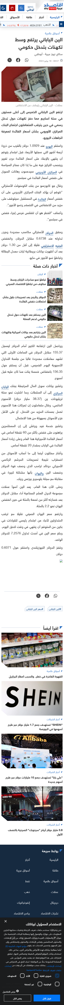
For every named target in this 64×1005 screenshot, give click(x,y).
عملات (54, 891)
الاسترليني (47, 245)
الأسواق (15, 16)
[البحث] (21, 8)
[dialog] (32, 961)
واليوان (39, 473)
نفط (27, 880)
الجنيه (59, 245)
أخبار (27, 859)
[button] (30, 8)
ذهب (27, 891)
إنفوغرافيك (23, 902)
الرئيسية (55, 16)
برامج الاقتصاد (22, 912)
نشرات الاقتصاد (49, 912)
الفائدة (42, 198)
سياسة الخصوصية (34, 969)
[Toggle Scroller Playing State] (61, 24)
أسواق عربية (23, 870)
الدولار (49, 232)
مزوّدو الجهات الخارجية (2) (16, 945)
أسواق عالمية (51, 880)
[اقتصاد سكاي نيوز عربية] (50, 7)
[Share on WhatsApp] (26, 60)
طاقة (55, 870)
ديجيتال (54, 902)
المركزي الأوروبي (46, 171)
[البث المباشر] (12, 8)
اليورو (49, 146)
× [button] (5, 921)
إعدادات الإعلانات (54, 965)
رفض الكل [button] (17, 998)
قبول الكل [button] (47, 998)
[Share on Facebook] (18, 60)
